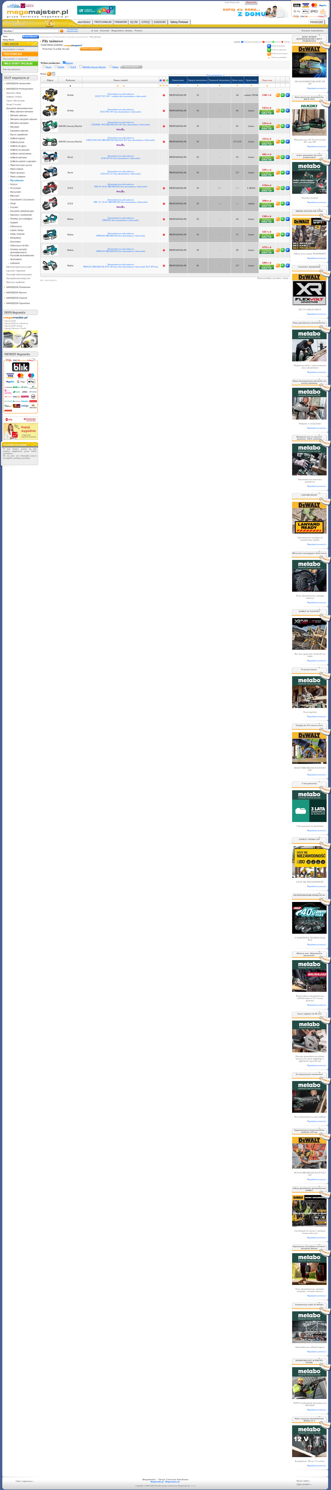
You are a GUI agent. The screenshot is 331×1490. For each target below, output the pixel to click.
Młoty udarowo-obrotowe (21, 111)
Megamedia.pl (157, 1482)
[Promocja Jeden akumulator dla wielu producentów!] (309, 192)
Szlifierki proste (17, 142)
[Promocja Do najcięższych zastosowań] (309, 1111)
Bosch (48, 67)
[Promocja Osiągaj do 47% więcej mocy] (309, 762)
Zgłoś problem (304, 1484)
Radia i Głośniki (17, 234)
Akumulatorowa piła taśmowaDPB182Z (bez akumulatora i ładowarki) (120, 219)
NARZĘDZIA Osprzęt (16, 298)
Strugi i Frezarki (13, 104)
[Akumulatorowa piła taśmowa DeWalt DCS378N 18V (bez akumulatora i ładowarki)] (50, 110)
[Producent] (318, 21)
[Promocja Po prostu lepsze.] (309, 707)
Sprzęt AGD (10, 321)
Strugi (13, 203)
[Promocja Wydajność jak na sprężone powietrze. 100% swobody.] (309, 474)
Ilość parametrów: (215, 75)
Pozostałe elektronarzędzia (19, 274)
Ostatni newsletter (313, 30)
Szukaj (8, 31)
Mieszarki (14, 196)
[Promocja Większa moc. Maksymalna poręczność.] (309, 990)
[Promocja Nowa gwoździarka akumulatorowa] (309, 360)
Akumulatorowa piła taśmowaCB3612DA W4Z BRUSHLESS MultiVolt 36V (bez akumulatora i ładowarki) (120, 139)
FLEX (73, 67)
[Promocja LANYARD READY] (309, 532)
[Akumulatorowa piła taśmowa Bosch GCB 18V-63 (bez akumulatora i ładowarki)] (50, 157)
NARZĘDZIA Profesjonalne (19, 89)
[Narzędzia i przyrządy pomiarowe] (121, 21)
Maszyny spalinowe (15, 282)
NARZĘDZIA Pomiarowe (18, 287)
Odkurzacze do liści (19, 245)
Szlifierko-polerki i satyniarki (23, 161)
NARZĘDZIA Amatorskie (18, 83)
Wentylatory (15, 238)
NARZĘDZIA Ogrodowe (18, 303)
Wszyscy (69, 63)
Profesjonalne (60, 37)
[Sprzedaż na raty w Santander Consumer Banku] (20, 438)
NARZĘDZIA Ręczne (16, 292)
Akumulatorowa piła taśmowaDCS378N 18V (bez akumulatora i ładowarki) (120, 110)
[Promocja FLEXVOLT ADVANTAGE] (309, 304)
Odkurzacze (16, 226)
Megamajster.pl (46, 37)
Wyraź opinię (303, 1481)
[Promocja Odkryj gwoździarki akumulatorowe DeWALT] (309, 1225)
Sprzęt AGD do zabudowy (16, 323)
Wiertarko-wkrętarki (19, 123)
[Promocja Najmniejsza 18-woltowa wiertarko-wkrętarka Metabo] (309, 1284)
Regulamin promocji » (317, 88)
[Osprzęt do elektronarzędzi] (146, 21)
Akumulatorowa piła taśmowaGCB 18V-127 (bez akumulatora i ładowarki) (121, 172)
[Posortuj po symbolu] (124, 85)
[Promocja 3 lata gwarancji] (309, 821)
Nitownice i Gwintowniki (21, 215)
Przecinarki (15, 188)
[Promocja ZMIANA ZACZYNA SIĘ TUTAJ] (309, 248)
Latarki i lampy (17, 230)
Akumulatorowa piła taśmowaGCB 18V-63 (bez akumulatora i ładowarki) (120, 157)
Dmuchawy (15, 241)
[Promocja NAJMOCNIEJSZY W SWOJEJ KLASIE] (309, 1398)
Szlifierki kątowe (17, 138)
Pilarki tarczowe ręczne (21, 165)
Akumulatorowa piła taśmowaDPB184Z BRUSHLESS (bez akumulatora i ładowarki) (120, 234)
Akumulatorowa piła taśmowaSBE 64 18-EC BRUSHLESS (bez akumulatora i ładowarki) (120, 185)
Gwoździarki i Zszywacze (22, 199)
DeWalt (61, 67)
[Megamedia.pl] (20, 348)
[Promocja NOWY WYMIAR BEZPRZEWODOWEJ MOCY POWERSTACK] (309, 76)
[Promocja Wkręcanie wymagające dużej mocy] (309, 590)
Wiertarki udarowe (18, 115)
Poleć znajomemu (25, 1481)
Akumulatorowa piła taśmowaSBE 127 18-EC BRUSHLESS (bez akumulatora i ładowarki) (121, 201)
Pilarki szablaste (17, 176)
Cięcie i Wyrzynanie (15, 100)
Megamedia (251, 2)
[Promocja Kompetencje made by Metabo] (309, 1342)
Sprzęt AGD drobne (14, 326)
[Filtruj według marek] (131, 66)
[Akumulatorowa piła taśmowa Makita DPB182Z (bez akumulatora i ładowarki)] (50, 219)
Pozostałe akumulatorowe (22, 255)
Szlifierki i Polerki (14, 97)
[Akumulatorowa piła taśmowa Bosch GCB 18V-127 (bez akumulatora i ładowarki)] (50, 172)
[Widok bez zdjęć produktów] (49, 74)
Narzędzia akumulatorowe (77, 37)
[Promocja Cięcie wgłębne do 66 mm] (309, 1051)
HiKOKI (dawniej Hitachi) (94, 67)
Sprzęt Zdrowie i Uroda (15, 328)
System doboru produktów (52, 45)
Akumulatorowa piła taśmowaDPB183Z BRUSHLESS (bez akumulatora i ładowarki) (120, 250)
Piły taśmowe (17, 180)
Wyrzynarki (15, 192)
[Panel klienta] (30, 36)
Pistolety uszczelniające (21, 219)
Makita (115, 67)
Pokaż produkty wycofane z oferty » (273, 278)
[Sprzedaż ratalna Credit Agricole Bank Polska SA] (96, 13)
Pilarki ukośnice (17, 173)
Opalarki (14, 222)
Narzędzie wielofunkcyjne (22, 211)
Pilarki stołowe (16, 169)
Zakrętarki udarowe (19, 131)
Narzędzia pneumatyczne (18, 278)
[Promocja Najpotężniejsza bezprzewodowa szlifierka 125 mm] (309, 1167)
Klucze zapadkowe (19, 134)
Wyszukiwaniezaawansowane (72, 30)
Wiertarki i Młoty (13, 93)
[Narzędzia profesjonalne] (103, 21)
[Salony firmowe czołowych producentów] (179, 21)
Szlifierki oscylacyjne (19, 150)
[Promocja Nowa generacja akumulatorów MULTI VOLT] (309, 134)
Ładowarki (15, 263)
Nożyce (13, 184)
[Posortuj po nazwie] (117, 85)
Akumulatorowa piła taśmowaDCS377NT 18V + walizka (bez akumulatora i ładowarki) (120, 95)
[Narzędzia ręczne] (134, 21)
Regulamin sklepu (122, 30)
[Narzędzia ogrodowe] (160, 21)
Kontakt (105, 30)
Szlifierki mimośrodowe (20, 153)
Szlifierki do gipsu (18, 146)
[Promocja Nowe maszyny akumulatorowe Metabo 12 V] (309, 1456)
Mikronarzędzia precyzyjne (19, 267)
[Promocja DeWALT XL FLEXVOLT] (309, 648)
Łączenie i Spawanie (15, 271)
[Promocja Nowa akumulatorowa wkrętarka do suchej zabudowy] (309, 418)
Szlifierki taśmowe (18, 157)
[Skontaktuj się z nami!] (50, 23)
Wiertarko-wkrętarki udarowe (23, 119)
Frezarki (14, 207)
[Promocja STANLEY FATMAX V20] (309, 876)
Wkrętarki (14, 127)
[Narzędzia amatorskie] (81, 21)
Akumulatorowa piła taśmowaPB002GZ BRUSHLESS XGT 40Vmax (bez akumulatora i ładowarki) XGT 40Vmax (120, 265)
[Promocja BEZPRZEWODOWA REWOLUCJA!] (309, 932)
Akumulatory (16, 259)
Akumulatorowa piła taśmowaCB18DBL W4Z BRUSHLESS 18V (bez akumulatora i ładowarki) (120, 123)
